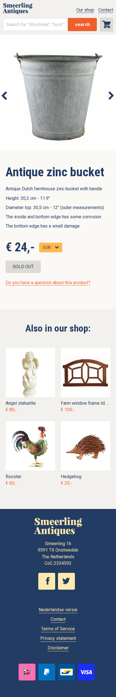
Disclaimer (58, 647)
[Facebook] (48, 588)
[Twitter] (68, 588)
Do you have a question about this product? (48, 282)
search (82, 24)
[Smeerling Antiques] (17, 12)
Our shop (85, 10)
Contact (105, 10)
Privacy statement (58, 638)
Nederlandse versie (58, 609)
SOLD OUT (23, 266)
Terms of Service (58, 628)
